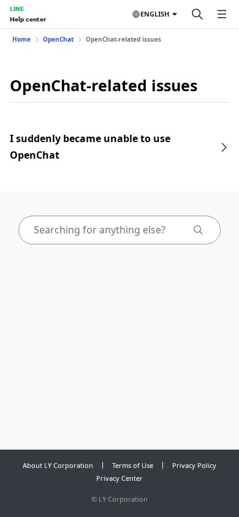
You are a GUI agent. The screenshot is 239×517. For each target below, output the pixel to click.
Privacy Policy (194, 465)
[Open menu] (222, 14)
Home (21, 39)
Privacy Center (119, 478)
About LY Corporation (58, 465)
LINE (17, 8)
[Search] (197, 14)
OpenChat (58, 39)
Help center (28, 19)
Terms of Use (132, 465)
